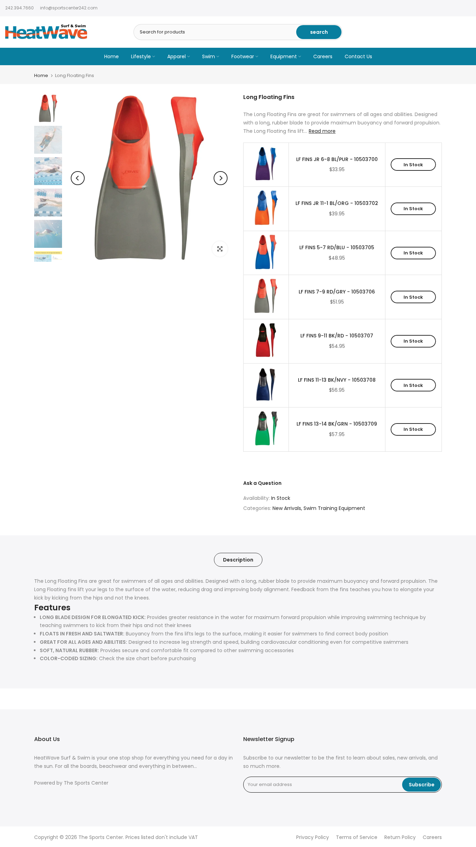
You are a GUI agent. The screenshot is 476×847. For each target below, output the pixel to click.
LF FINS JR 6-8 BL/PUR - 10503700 (337, 159)
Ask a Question (262, 483)
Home (111, 56)
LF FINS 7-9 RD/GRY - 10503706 (337, 292)
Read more (322, 131)
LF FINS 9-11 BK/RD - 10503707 (336, 336)
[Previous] (78, 178)
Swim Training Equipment (334, 508)
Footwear (242, 56)
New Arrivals (286, 508)
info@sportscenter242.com (69, 8)
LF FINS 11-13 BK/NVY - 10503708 (337, 380)
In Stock (413, 164)
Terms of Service (356, 837)
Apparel (176, 56)
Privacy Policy (312, 837)
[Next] (221, 178)
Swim (208, 56)
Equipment (283, 56)
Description (238, 559)
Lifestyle (141, 56)
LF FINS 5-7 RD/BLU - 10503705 (336, 247)
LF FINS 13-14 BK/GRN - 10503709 (337, 424)
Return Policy (400, 837)
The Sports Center (86, 783)
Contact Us (358, 56)
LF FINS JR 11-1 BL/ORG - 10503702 (336, 203)
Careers (322, 56)
